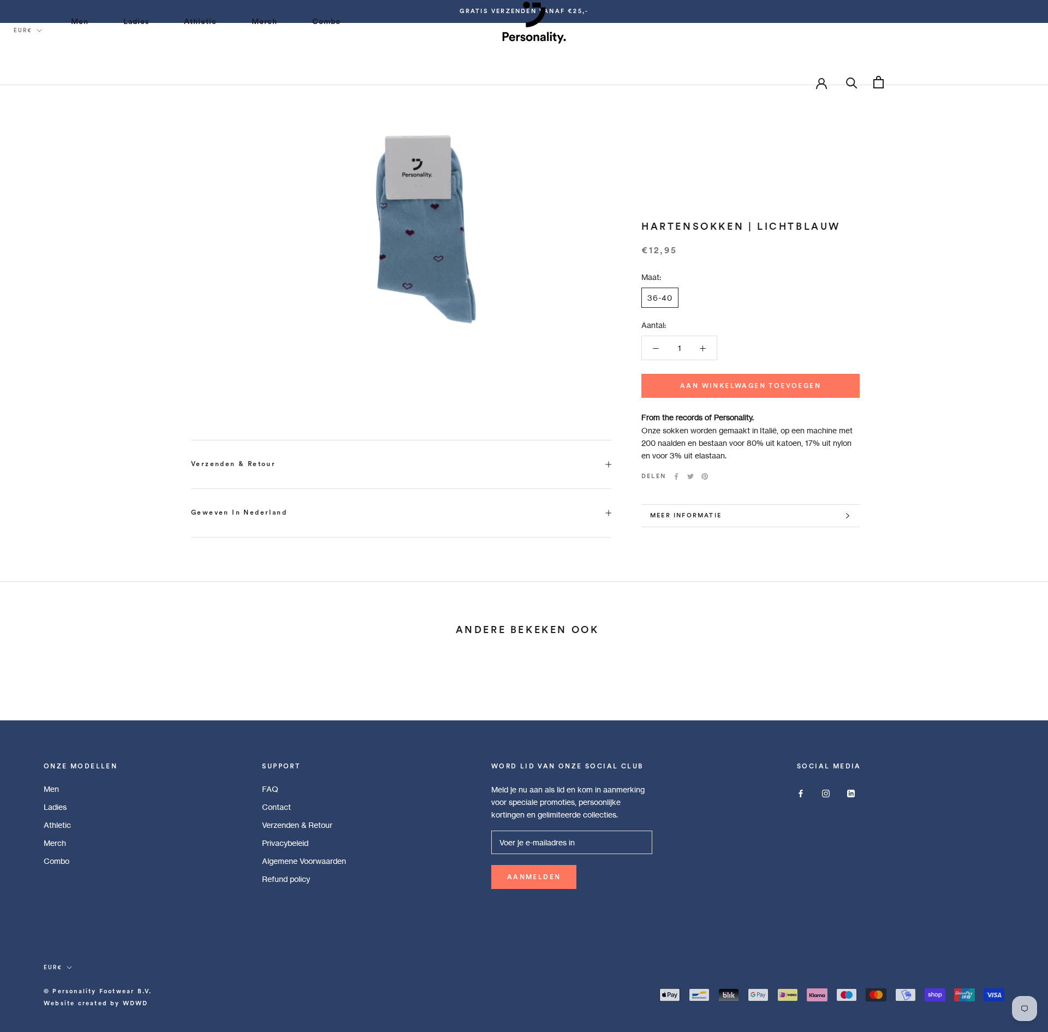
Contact (276, 807)
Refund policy (286, 879)
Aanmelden (534, 877)
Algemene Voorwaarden (304, 861)
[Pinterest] (704, 476)
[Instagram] (826, 792)
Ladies (55, 807)
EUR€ (23, 30)
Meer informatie (686, 515)
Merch (55, 843)
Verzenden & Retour (233, 464)
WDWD (135, 1003)
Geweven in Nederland (239, 512)
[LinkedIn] (851, 792)
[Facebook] (676, 476)
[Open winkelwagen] (878, 82)
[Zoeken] (852, 82)
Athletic (57, 825)
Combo (56, 861)
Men (51, 789)
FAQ (270, 789)
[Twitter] (690, 476)
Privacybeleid (285, 843)
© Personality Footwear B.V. (98, 991)
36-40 (659, 297)
